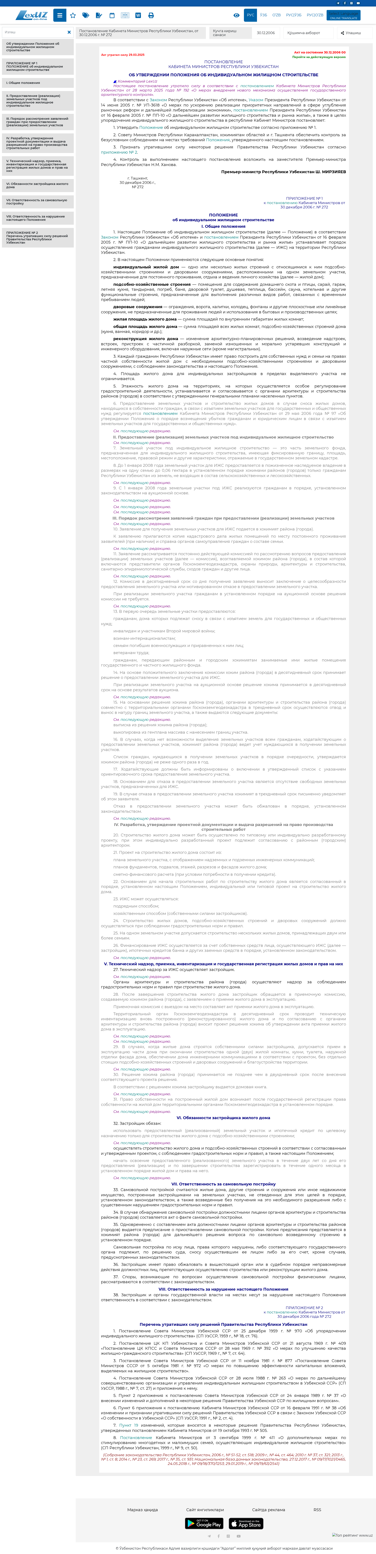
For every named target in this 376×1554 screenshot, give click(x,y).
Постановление (138, 1437)
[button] (38, 47)
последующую (135, 431)
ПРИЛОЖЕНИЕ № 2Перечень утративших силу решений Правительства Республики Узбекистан (37, 237)
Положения (218, 140)
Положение (151, 127)
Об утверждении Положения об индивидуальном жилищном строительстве (32, 47)
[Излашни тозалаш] (69, 32)
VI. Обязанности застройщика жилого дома (37, 185)
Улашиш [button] (353, 33)
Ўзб (263, 15)
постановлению (283, 203)
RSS (317, 1509)
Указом (257, 100)
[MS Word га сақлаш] (138, 15)
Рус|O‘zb (315, 15)
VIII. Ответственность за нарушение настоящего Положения (35, 218)
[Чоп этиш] (151, 15)
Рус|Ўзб (294, 15)
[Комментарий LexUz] (99, 15)
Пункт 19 (128, 1425)
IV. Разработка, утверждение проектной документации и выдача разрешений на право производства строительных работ (36, 143)
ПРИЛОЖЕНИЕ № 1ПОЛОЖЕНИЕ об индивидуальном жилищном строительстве (34, 66)
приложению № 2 (119, 152)
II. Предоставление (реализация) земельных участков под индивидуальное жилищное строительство (33, 101)
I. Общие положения (23, 83)
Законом (159, 100)
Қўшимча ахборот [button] (303, 33)
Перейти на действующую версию (319, 57)
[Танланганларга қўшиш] (72, 15)
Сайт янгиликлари (205, 1509)
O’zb (276, 15)
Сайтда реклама (268, 1509)
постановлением (258, 86)
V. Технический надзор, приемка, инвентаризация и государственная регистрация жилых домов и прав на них (37, 166)
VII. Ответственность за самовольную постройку (36, 201)
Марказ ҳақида (142, 1509)
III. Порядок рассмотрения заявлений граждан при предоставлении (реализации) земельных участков (37, 122)
